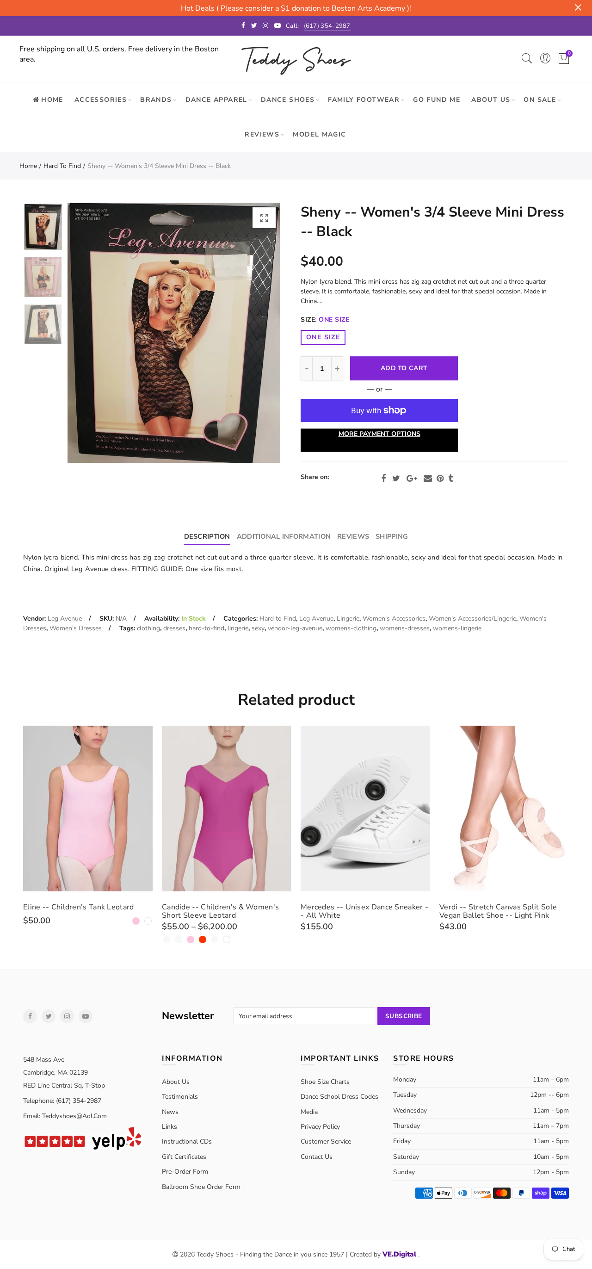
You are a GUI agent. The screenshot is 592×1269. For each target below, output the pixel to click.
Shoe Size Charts (325, 1081)
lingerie (238, 628)
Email (428, 478)
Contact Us (317, 1156)
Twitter (396, 478)
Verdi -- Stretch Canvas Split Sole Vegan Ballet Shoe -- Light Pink (498, 911)
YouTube (85, 1016)
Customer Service (326, 1141)
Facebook (383, 478)
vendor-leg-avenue (295, 628)
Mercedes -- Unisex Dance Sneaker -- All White (364, 911)
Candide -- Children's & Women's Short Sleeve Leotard (220, 911)
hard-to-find (206, 628)
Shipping (392, 536)
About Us (490, 99)
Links (169, 1126)
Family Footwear (364, 99)
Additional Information (284, 536)
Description (207, 536)
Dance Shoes (287, 99)
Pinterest (440, 478)
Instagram (67, 1016)
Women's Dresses (75, 628)
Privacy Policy (320, 1126)
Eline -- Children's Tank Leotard (78, 907)
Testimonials (180, 1096)
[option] (174, 333)
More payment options (379, 433)
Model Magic (319, 134)
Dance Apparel (216, 99)
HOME (52, 99)
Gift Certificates (184, 1156)
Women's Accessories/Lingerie (472, 618)
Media (309, 1111)
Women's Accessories (394, 618)
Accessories (100, 99)
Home (28, 166)
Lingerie (348, 618)
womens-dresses (405, 628)
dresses (174, 628)
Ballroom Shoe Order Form (201, 1186)
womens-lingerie (457, 628)
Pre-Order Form (185, 1171)
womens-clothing (351, 628)
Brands (156, 99)
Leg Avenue (65, 618)
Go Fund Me (436, 99)
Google (412, 478)
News (170, 1111)
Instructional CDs (187, 1141)
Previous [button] (92, 333)
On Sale (540, 99)
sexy (258, 628)
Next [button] (255, 333)
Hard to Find (62, 166)
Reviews (262, 134)
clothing (148, 628)
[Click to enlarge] (264, 217)
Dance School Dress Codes (339, 1096)
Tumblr (450, 478)
